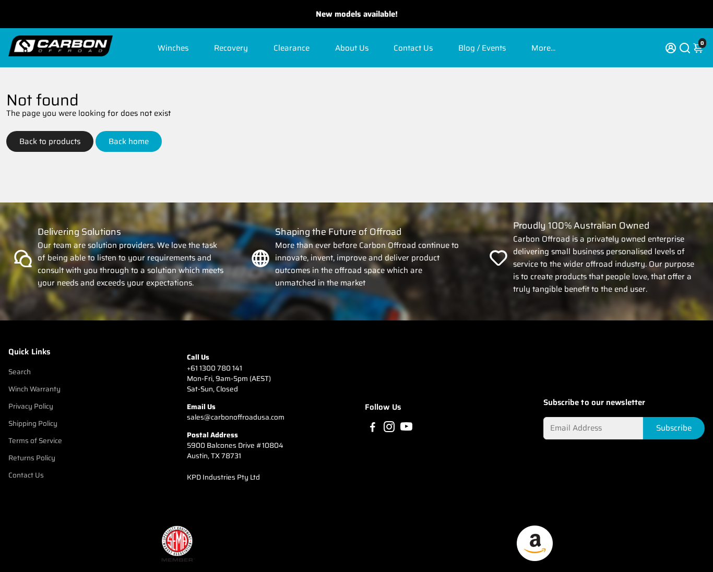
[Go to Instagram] (389, 428)
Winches (173, 48)
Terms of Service (35, 440)
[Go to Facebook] (372, 428)
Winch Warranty (34, 389)
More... (543, 48)
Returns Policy (31, 457)
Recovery (231, 48)
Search (19, 371)
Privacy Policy (30, 406)
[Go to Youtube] (406, 428)
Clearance (292, 48)
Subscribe (674, 428)
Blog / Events (482, 48)
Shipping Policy (32, 423)
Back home (129, 141)
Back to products (49, 141)
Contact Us (413, 48)
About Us (352, 48)
